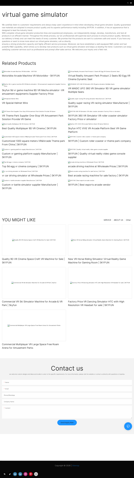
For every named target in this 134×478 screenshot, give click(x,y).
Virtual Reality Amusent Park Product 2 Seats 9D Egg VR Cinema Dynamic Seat (99, 77)
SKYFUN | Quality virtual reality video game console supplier (96, 155)
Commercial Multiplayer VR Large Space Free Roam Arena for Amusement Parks (30, 346)
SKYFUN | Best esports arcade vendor (89, 184)
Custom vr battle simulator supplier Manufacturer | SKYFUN (30, 186)
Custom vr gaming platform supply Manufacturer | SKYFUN (30, 155)
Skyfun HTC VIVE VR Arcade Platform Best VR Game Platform (97, 130)
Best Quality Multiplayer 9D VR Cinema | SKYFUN (29, 128)
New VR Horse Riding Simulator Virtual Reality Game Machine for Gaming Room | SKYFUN (97, 261)
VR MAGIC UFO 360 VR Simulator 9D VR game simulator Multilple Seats (99, 90)
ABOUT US (118, 220)
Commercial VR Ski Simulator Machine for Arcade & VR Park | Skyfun (32, 303)
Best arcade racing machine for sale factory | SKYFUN (98, 175)
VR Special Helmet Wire (15, 103)
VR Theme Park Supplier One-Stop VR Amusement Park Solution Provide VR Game (32, 117)
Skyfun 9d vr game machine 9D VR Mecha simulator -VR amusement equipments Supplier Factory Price (33, 92)
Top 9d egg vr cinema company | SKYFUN (25, 166)
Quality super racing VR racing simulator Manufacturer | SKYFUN (99, 105)
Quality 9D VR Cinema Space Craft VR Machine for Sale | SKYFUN (33, 261)
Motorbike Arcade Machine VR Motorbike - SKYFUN (31, 75)
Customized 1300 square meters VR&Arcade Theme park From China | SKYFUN (33, 143)
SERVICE (107, 220)
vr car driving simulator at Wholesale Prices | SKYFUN (31, 175)
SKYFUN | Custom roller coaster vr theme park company (99, 141)
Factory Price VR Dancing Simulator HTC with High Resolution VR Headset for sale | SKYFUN (96, 303)
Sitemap (75, 465)
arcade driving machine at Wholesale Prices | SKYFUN (98, 166)
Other (128, 220)
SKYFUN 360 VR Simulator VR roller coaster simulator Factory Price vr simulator (97, 117)
